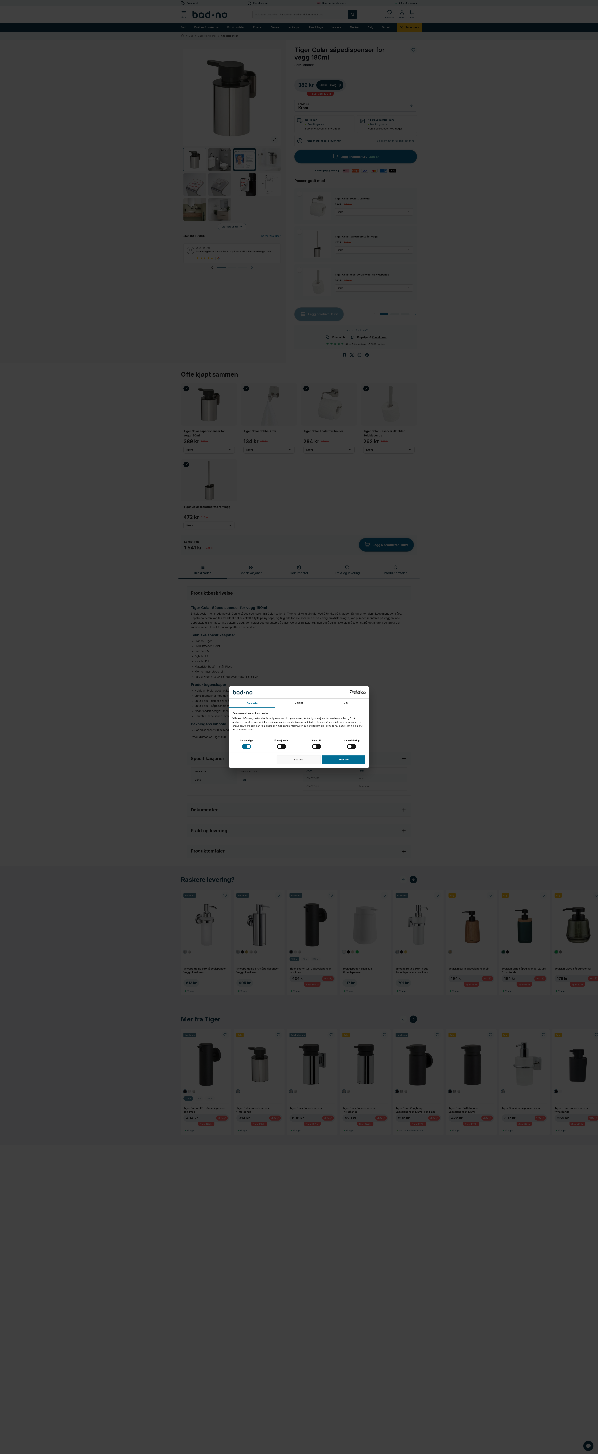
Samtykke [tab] (252, 703)
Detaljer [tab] (299, 702)
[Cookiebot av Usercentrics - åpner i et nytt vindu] (352, 692)
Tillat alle (344, 759)
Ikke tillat (298, 759)
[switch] (281, 746)
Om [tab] (346, 702)
